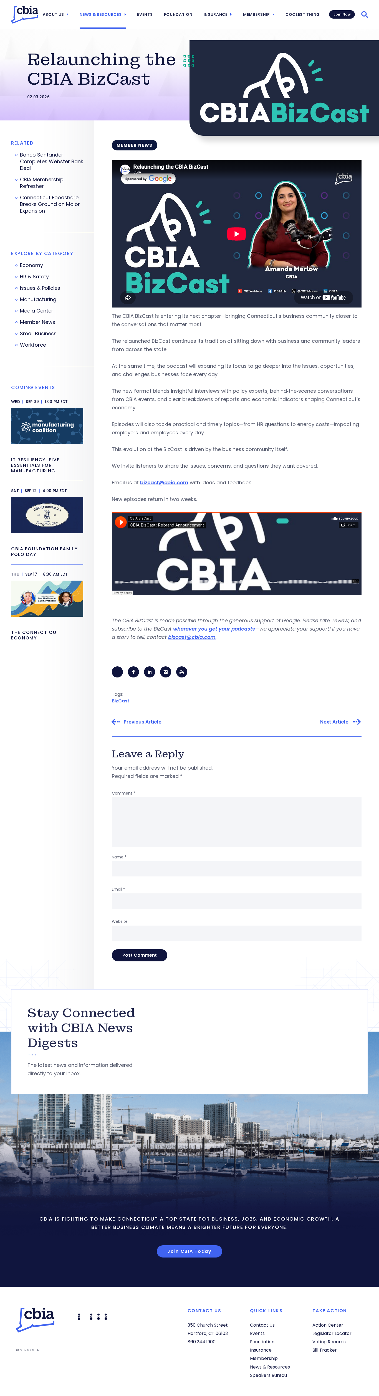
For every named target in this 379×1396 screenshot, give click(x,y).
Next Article (334, 722)
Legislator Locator (332, 1333)
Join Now (342, 14)
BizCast (120, 701)
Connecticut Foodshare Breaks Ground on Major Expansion (50, 204)
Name (119, 857)
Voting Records (329, 1342)
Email (118, 889)
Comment (123, 793)
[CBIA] (24, 15)
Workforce (33, 345)
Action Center (327, 1325)
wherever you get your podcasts (214, 628)
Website (120, 921)
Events (145, 14)
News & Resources (101, 14)
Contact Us (262, 1325)
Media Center (36, 311)
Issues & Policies (40, 288)
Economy (31, 265)
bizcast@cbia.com (164, 482)
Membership (256, 14)
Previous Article (142, 722)
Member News (37, 322)
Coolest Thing (302, 14)
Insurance (216, 14)
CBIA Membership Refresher (42, 183)
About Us (53, 14)
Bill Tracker (324, 1350)
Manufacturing (38, 299)
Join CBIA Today (189, 1251)
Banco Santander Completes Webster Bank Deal (51, 162)
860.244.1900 (202, 1342)
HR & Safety (34, 276)
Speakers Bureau (268, 1375)
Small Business (38, 333)
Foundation (178, 14)
